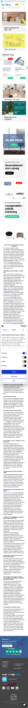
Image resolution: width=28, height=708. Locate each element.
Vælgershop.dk (13, 508)
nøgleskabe (10, 288)
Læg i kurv (10, 78)
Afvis (14, 380)
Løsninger (13, 694)
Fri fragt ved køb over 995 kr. (11, 1)
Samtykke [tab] (5, 329)
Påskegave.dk (11, 480)
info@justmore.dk (19, 664)
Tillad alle (14, 371)
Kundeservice (22, 1)
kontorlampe (6, 297)
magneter (5, 263)
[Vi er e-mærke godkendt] (2, 1)
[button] (24, 7)
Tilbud (16, 4)
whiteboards (21, 260)
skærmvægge (6, 265)
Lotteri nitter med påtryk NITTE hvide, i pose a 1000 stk (7, 69)
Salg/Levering (13, 698)
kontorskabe (16, 300)
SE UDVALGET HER (12, 216)
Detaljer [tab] (14, 329)
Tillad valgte (14, 376)
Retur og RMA (13, 696)
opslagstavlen (8, 294)
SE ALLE (9, 173)
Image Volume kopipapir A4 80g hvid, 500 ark (20, 69)
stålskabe (21, 300)
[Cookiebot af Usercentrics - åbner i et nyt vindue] (20, 326)
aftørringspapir (15, 322)
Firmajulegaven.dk (9, 492)
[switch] (24, 357)
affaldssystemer (7, 323)
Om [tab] (23, 329)
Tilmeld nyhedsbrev (7, 645)
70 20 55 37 (18, 665)
